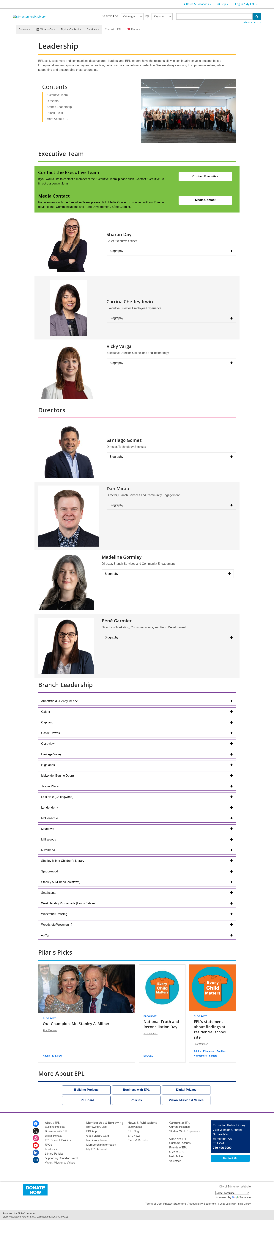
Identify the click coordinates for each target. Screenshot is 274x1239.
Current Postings (179, 1126)
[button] (197, 4)
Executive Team (57, 95)
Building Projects (55, 1126)
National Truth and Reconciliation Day (161, 1024)
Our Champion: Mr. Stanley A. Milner (76, 1023)
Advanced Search (252, 22)
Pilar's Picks (55, 112)
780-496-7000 (222, 1147)
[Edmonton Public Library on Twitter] (36, 1131)
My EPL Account (96, 1149)
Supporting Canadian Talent (61, 1158)
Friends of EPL (178, 1147)
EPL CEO (57, 1056)
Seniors (213, 1056)
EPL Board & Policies (58, 1140)
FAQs (48, 1144)
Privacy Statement (174, 1203)
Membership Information (101, 1144)
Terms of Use (153, 1203)
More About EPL (57, 118)
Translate (245, 1197)
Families (221, 1051)
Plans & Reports (138, 1140)
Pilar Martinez (50, 1030)
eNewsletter (135, 1126)
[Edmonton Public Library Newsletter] (36, 1160)
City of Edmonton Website (235, 1186)
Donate (135, 29)
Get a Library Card (97, 1135)
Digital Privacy (53, 1135)
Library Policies (54, 1153)
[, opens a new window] (35, 1194)
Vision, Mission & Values (60, 1162)
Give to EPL (176, 1151)
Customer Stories (180, 1143)
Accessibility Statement (202, 1203)
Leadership (51, 1149)
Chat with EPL (113, 29)
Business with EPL (56, 1131)
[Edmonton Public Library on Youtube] (36, 1145)
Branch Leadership (59, 106)
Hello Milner (176, 1156)
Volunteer (175, 1160)
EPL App (91, 1131)
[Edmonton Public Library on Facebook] (36, 1123)
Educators (208, 1051)
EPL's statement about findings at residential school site (210, 1029)
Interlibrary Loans (96, 1140)
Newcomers (200, 1056)
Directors (53, 101)
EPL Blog (133, 1131)
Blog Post (49, 1018)
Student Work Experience (184, 1131)
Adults (46, 1056)
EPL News (134, 1135)
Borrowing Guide (96, 1126)
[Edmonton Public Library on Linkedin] (36, 1153)
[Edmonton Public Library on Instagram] (36, 1138)
